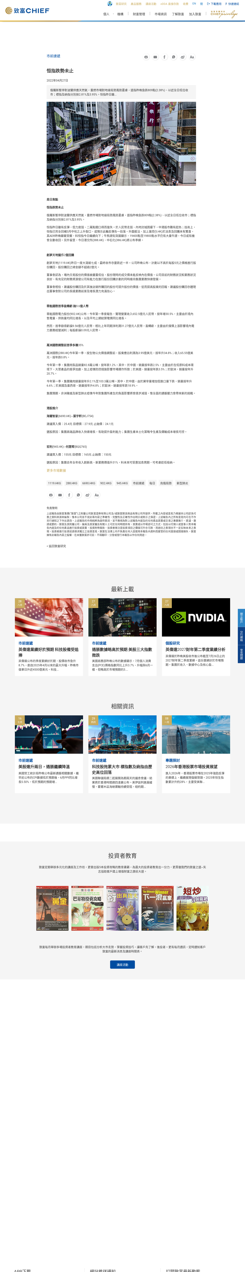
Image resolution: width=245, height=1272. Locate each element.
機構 (120, 14)
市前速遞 (138, 483)
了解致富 (178, 14)
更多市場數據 (56, 470)
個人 (106, 14)
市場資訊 (161, 14)
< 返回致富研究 (56, 546)
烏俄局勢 (166, 483)
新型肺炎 (182, 483)
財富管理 (139, 14)
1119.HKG (54, 483)
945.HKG (122, 483)
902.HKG (106, 483)
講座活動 (122, 965)
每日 (152, 483)
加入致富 (195, 14)
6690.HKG (88, 483)
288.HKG (71, 483)
